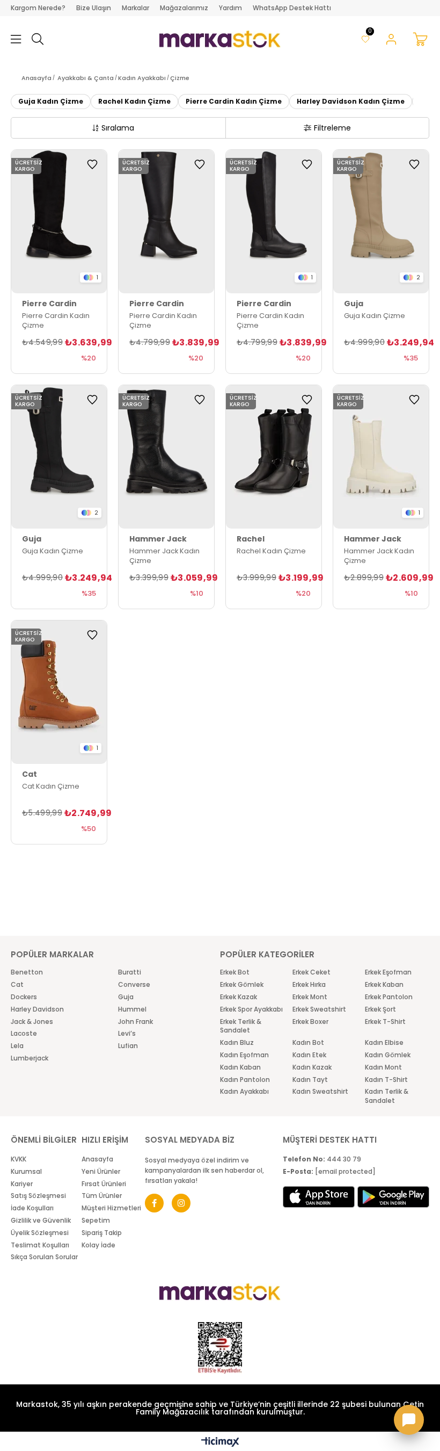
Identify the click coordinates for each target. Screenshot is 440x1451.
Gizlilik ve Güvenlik (41, 1220)
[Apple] (319, 1197)
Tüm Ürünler (102, 1196)
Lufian (128, 1046)
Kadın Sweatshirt (320, 1091)
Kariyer (22, 1184)
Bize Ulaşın (93, 7)
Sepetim (96, 1220)
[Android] (393, 1197)
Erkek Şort (380, 1009)
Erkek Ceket (311, 972)
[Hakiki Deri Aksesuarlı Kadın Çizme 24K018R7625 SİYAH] (273, 457)
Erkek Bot (235, 972)
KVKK (18, 1159)
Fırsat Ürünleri (104, 1184)
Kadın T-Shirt (386, 1079)
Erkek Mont (309, 997)
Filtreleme (332, 127)
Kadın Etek (309, 1055)
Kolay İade (98, 1245)
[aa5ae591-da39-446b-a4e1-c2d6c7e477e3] (220, 1348)
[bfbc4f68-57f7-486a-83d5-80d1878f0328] (220, 1292)
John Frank (135, 1021)
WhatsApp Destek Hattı (292, 7)
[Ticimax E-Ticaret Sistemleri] (220, 1442)
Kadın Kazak (312, 1067)
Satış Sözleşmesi (38, 1196)
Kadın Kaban (240, 1067)
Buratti (129, 972)
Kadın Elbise (384, 1042)
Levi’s (127, 1033)
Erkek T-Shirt (385, 1021)
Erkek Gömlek (241, 984)
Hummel (132, 1009)
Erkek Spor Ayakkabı (251, 1009)
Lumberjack (29, 1058)
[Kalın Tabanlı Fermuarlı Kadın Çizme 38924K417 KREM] (381, 221)
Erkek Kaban (384, 984)
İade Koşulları (32, 1208)
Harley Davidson (37, 1009)
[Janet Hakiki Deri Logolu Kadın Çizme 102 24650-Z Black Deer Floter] (166, 457)
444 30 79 (322, 1159)
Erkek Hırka (309, 984)
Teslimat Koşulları (40, 1245)
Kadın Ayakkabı (244, 1091)
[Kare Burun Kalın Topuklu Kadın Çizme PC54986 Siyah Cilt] (166, 221)
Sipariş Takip (102, 1233)
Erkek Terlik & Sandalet (240, 1026)
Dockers (24, 997)
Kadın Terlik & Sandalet (386, 1096)
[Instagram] (181, 1203)
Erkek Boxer (310, 1021)
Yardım (230, 7)
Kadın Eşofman (244, 1055)
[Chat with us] (409, 1420)
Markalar (135, 7)
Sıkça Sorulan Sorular (44, 1257)
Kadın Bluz (237, 1042)
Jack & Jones (32, 1021)
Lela (17, 1046)
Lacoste (24, 1033)
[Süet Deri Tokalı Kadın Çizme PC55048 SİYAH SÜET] (59, 221)
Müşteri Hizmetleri (111, 1208)
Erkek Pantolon (389, 997)
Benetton (27, 972)
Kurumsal (26, 1171)
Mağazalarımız (184, 7)
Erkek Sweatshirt (319, 1009)
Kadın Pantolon (245, 1079)
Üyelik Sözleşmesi (40, 1233)
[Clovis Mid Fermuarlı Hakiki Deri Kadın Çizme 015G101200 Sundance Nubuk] (59, 692)
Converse (134, 984)
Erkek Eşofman (388, 972)
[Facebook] (154, 1203)
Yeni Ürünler (101, 1171)
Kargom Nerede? (38, 7)
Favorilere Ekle (92, 164)
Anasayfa (97, 1159)
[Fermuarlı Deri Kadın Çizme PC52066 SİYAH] (273, 221)
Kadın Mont (383, 1067)
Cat (17, 984)
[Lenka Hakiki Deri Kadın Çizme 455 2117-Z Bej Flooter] (381, 457)
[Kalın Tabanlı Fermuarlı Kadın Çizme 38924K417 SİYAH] (59, 457)
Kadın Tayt (310, 1079)
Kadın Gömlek (387, 1055)
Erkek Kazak (238, 997)
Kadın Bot (308, 1042)
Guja (126, 997)
